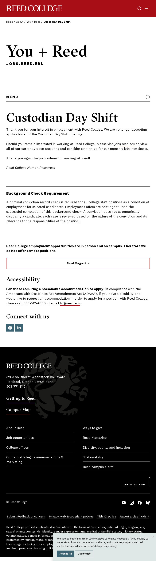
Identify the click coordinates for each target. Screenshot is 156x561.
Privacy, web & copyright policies (71, 516)
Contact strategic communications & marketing (34, 460)
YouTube (124, 503)
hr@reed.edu (70, 303)
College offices (17, 447)
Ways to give (92, 428)
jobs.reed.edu (125, 144)
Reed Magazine (78, 263)
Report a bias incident (134, 516)
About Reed (15, 428)
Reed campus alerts (98, 467)
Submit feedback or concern (26, 516)
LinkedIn (19, 328)
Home (9, 22)
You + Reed (34, 22)
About (19, 22)
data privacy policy (105, 546)
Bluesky (148, 503)
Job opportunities (20, 438)
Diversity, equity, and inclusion (106, 447)
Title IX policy (106, 516)
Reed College (34, 8)
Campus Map (18, 409)
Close (152, 540)
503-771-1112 (15, 386)
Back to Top (134, 485)
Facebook (10, 328)
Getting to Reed (21, 398)
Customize (84, 553)
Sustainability (93, 457)
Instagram (132, 503)
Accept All (66, 553)
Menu (12, 97)
